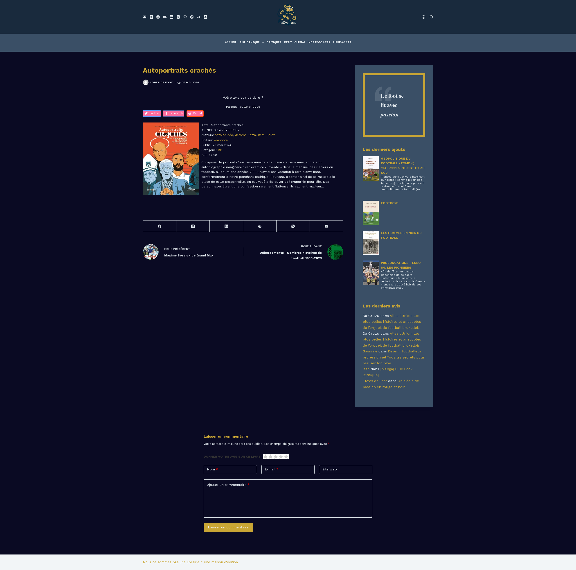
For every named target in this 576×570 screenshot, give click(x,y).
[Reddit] (260, 226)
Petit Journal (295, 42)
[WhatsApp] (293, 226)
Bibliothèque (249, 42)
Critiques (274, 42)
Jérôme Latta (245, 135)
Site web (329, 469)
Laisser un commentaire (228, 527)
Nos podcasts (319, 42)
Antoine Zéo (224, 135)
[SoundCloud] (198, 17)
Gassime (370, 351)
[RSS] (205, 17)
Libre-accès (342, 42)
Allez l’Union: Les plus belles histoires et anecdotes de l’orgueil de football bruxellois (392, 322)
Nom (212, 469)
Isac (366, 369)
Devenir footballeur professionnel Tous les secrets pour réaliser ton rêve (394, 357)
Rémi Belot (266, 135)
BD (220, 150)
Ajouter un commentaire (228, 485)
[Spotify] (192, 17)
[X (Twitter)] (151, 17)
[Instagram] (178, 17)
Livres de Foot (375, 381)
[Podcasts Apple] (185, 17)
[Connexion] (423, 17)
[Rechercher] (431, 17)
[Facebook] (158, 17)
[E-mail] (144, 17)
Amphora (221, 140)
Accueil (231, 42)
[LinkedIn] (171, 17)
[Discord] (164, 17)
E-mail (271, 469)
